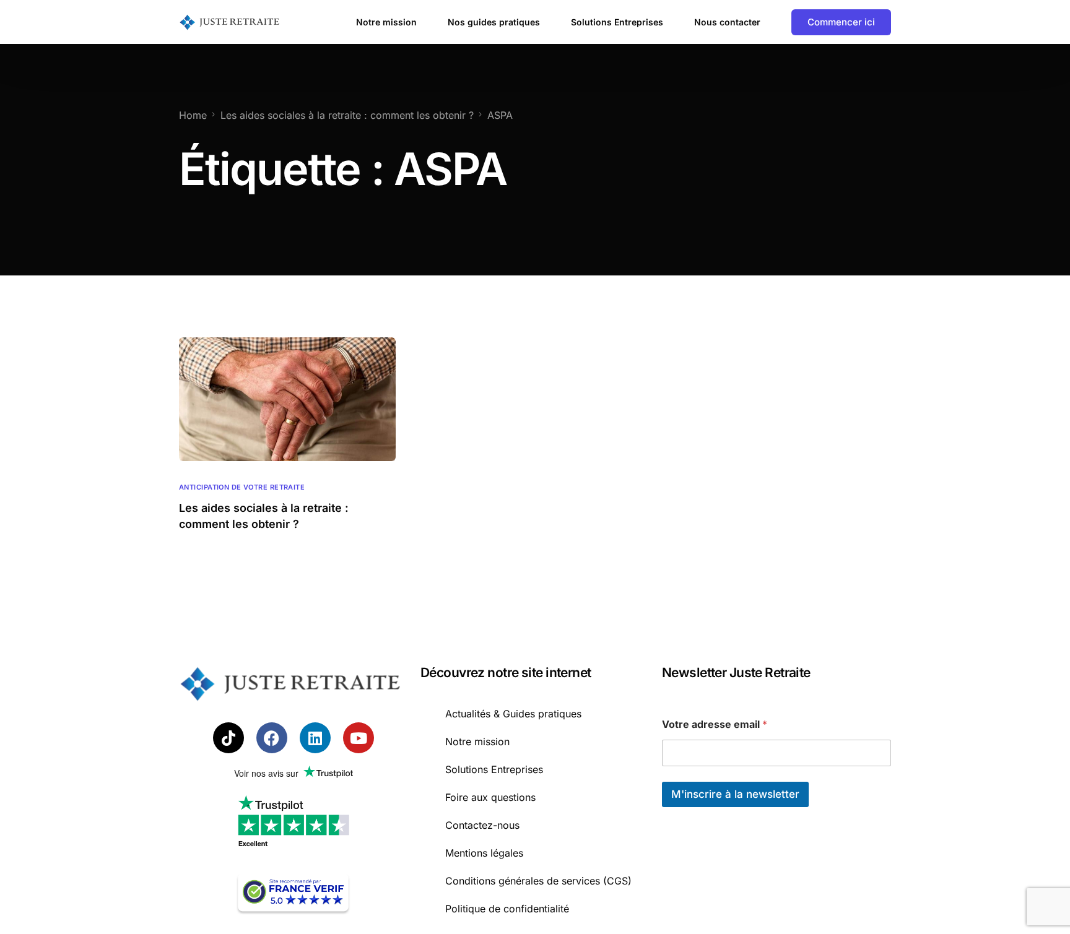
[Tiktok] (228, 737)
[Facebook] (271, 737)
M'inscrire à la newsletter (735, 794)
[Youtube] (358, 737)
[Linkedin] (315, 737)
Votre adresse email (714, 724)
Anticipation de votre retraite (242, 487)
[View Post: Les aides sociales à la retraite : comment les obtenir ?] (287, 399)
